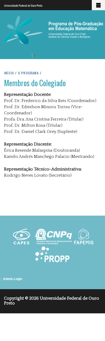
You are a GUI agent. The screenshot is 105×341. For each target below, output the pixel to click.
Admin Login (12, 279)
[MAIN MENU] (98, 5)
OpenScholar (91, 285)
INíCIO (9, 73)
